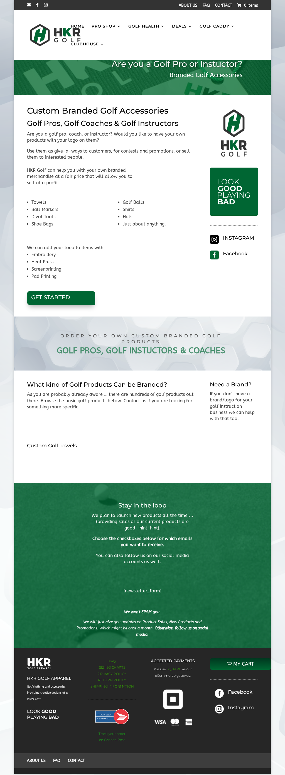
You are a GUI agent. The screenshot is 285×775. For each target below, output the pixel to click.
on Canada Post (112, 740)
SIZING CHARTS (112, 667)
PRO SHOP (104, 26)
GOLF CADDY (214, 26)
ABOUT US (188, 6)
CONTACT (223, 6)
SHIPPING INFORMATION (112, 686)
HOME (77, 26)
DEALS (179, 26)
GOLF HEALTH (143, 26)
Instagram (241, 708)
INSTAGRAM (238, 238)
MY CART (243, 664)
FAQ (206, 6)
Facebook (235, 254)
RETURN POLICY (112, 680)
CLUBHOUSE (85, 44)
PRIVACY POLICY (112, 674)
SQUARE (174, 669)
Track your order (112, 734)
